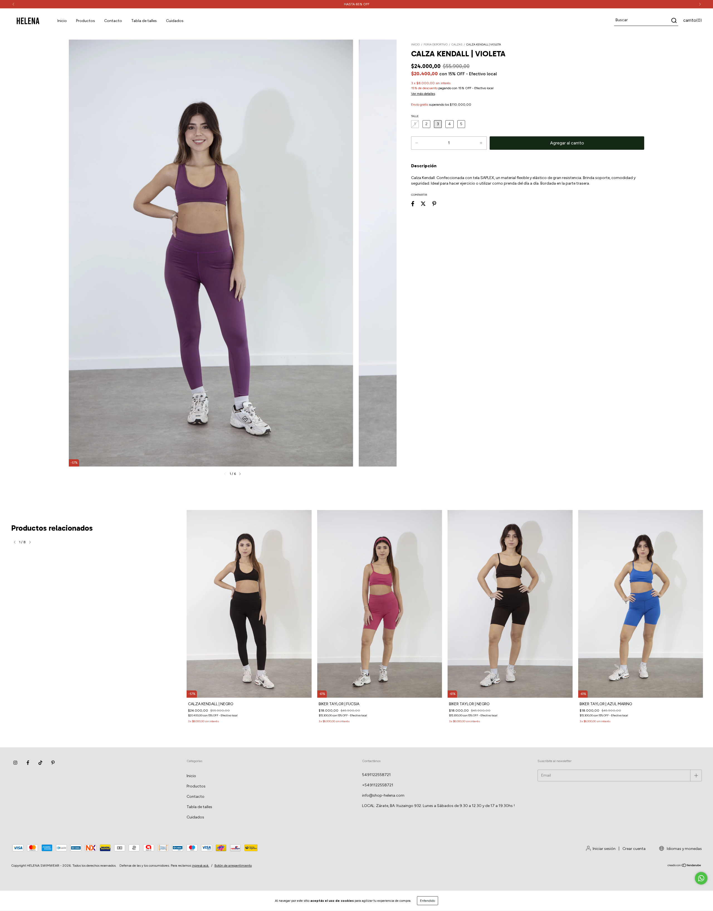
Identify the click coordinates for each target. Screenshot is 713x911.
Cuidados (175, 20)
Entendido (427, 901)
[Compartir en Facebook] (412, 203)
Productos (85, 20)
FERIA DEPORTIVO (436, 44)
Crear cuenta (634, 848)
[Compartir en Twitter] (423, 203)
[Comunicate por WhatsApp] (701, 878)
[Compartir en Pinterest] (434, 203)
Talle (415, 116)
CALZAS (456, 44)
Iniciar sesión (604, 848)
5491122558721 (376, 774)
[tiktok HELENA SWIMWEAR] (40, 762)
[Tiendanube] (684, 866)
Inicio (62, 20)
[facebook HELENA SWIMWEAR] (28, 762)
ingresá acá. (200, 865)
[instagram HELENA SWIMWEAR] (15, 762)
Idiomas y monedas (684, 848)
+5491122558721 (377, 785)
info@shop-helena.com (383, 795)
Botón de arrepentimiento (233, 865)
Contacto (113, 20)
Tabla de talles (144, 20)
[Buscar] (673, 20)
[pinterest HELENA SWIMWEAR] (53, 762)
